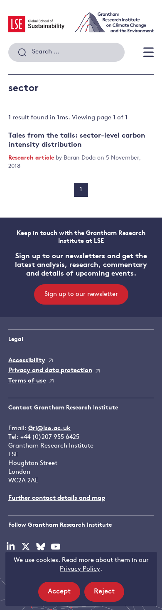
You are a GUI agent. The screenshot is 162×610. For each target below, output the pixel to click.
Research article (32, 158)
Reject (109, 595)
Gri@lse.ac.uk (49, 429)
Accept (64, 595)
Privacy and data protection (50, 371)
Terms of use (27, 381)
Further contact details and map (56, 498)
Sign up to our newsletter (81, 294)
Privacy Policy (80, 569)
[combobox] (66, 52)
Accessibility (26, 361)
